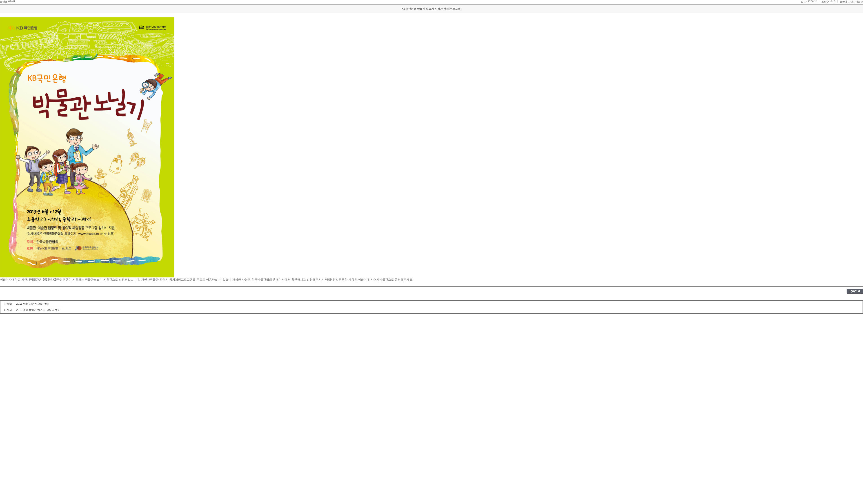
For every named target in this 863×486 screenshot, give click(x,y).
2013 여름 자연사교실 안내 (32, 303)
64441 (11, 1)
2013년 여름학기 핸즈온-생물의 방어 (38, 310)
